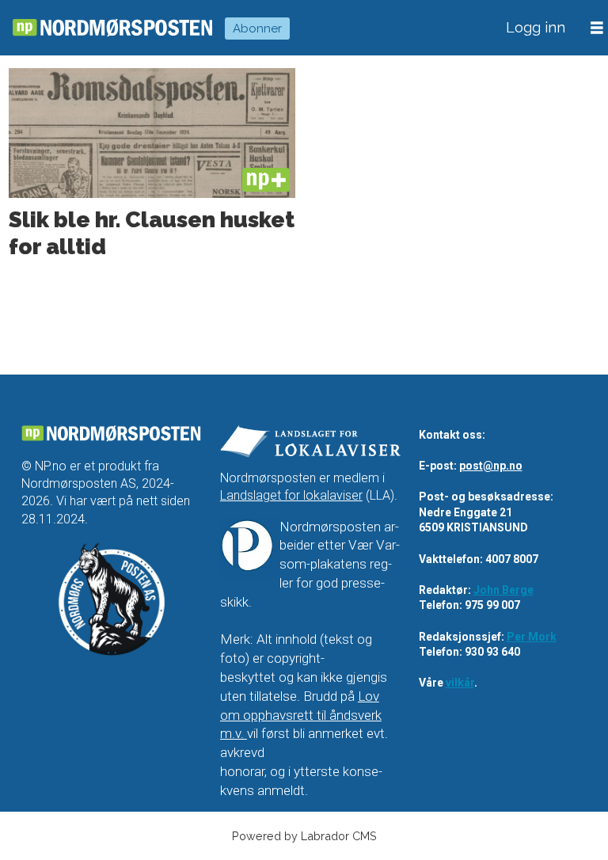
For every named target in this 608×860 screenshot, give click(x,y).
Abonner (257, 28)
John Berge (503, 590)
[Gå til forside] (112, 27)
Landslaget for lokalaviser (291, 495)
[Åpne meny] (597, 28)
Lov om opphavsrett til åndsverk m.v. (301, 715)
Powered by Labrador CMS (304, 836)
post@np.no (490, 465)
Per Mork (532, 636)
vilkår (460, 682)
